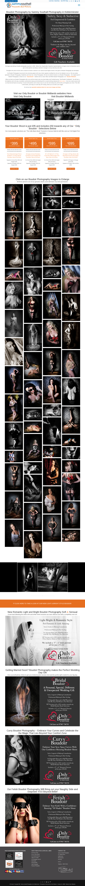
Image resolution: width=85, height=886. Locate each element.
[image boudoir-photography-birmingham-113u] (52, 224)
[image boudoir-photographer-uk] (52, 190)
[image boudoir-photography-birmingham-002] (71, 441)
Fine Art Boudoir (34, 862)
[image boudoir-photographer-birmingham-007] (14, 457)
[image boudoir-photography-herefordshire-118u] (71, 308)
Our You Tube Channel (35, 854)
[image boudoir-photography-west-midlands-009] (71, 190)
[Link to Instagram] (72, 1)
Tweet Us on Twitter (35, 857)
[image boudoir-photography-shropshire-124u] (33, 338)
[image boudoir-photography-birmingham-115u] (71, 336)
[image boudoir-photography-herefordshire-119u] (71, 251)
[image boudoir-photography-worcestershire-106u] (52, 431)
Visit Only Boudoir (23, 96)
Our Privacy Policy (34, 852)
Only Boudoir (33, 860)
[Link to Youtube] (75, 1)
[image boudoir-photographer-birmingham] (33, 253)
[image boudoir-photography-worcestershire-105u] (71, 420)
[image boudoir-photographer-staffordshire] (33, 366)
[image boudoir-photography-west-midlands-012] (33, 468)
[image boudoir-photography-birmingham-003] (71, 203)
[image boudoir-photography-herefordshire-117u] (33, 226)
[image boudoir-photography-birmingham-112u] (14, 437)
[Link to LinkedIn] (77, 1)
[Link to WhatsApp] (70, 1)
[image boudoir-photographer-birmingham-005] (52, 273)
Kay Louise (62, 81)
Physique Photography (35, 865)
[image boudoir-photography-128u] (14, 198)
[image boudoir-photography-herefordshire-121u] (52, 252)
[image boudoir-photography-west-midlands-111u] (14, 408)
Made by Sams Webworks (70, 884)
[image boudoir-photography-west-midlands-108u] (52, 362)
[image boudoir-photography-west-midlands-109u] (33, 394)
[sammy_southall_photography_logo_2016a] (19, 5)
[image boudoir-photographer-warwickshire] (33, 489)
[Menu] (78, 5)
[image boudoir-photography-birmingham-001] (33, 427)
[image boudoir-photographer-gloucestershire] (33, 414)
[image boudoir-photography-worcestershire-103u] (71, 392)
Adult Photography (34, 864)
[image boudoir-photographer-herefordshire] (71, 223)
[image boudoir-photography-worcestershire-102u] (52, 390)
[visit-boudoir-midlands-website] (62, 109)
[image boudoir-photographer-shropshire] (14, 275)
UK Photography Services (36, 859)
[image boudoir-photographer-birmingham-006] (52, 285)
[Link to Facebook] (73, 1)
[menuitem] (78, 5)
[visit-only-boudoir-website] (22, 109)
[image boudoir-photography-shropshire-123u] (14, 254)
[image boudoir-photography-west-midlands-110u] (14, 380)
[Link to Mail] (79, 1)
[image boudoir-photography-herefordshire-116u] (14, 296)
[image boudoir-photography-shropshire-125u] (14, 352)
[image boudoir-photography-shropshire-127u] (52, 472)
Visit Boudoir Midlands (62, 96)
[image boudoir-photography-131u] (33, 198)
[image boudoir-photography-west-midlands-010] (52, 452)
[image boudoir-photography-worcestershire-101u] (14, 226)
